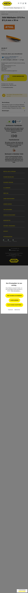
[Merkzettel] (21, 3)
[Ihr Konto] (23, 3)
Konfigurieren (14, 300)
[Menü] (18, 3)
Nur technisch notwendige (14, 295)
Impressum (10, 309)
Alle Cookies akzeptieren (14, 304)
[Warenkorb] (25, 3)
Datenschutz (17, 309)
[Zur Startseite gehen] (5, 3)
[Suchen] (24, 8)
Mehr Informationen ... (16, 290)
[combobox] (13, 8)
